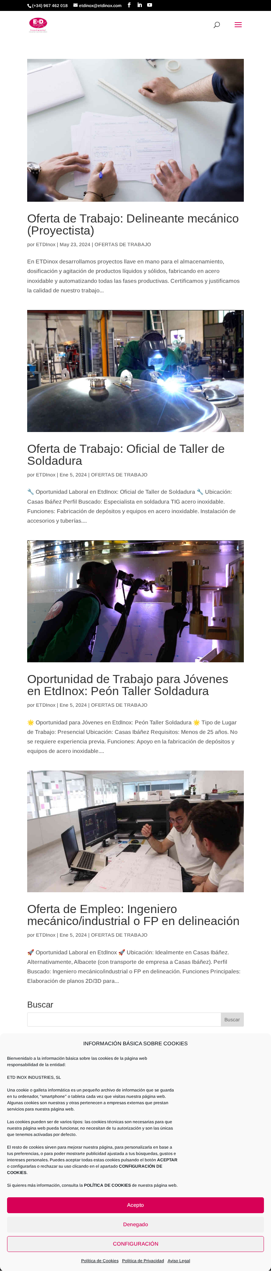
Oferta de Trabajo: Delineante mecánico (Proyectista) (133, 224)
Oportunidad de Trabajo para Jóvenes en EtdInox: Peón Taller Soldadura (127, 685)
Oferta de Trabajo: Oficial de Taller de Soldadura (126, 454)
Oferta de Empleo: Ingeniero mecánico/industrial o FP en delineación (133, 915)
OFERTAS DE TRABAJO (123, 244)
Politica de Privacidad (143, 1260)
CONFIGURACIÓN (135, 1244)
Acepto (135, 1205)
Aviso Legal (179, 1260)
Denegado (135, 1224)
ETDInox (45, 244)
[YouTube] (149, 5)
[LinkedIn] (139, 5)
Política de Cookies (100, 1260)
